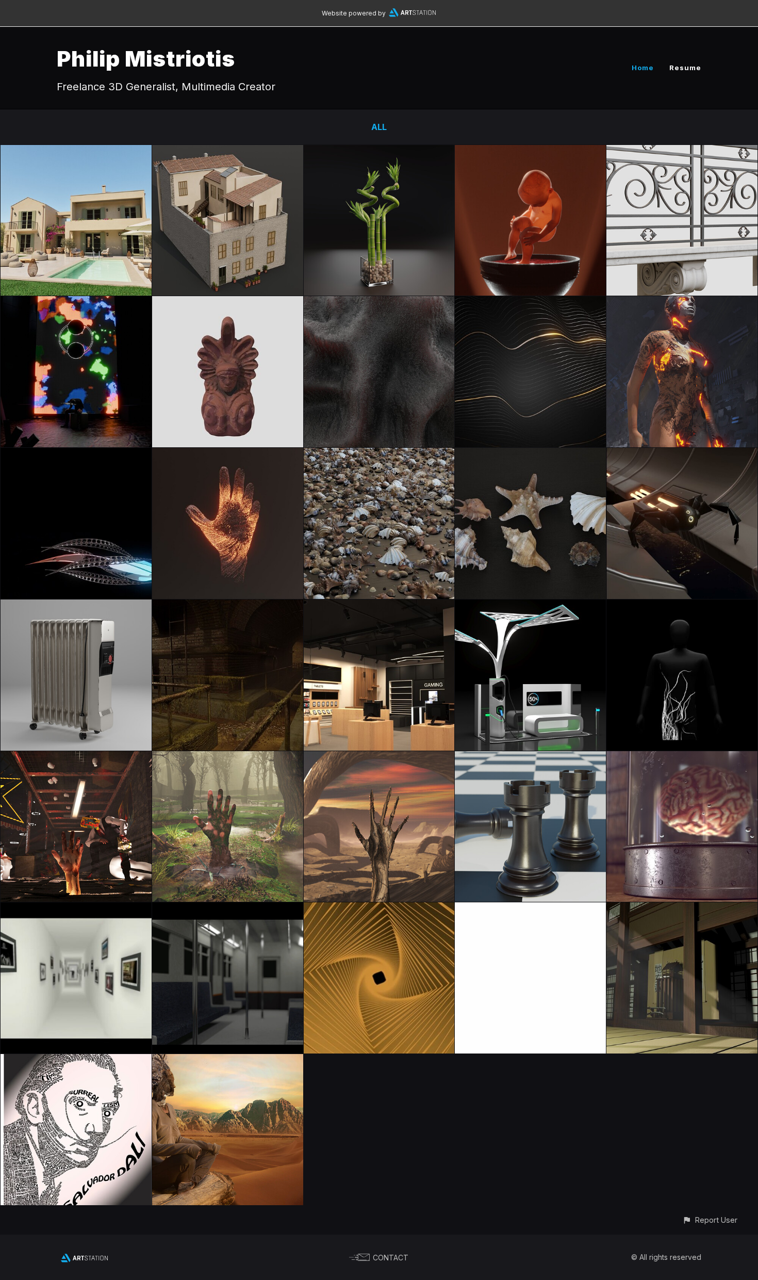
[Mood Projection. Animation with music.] (76, 303)
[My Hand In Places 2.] (227, 758)
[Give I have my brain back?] (681, 758)
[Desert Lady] (227, 1061)
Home (643, 67)
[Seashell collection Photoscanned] (530, 455)
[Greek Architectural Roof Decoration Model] (227, 303)
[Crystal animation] (76, 455)
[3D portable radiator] (76, 607)
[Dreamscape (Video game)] (76, 909)
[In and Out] (681, 607)
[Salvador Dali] (76, 1061)
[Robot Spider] (681, 455)
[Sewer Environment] (227, 607)
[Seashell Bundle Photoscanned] (379, 455)
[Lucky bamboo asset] (379, 152)
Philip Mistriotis (146, 58)
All (379, 127)
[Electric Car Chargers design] (530, 607)
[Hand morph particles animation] (227, 455)
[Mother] (681, 303)
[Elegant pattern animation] (530, 303)
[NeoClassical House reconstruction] (227, 152)
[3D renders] (227, 909)
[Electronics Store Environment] (379, 607)
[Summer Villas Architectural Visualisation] (76, 152)
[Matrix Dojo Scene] (681, 909)
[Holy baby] (530, 152)
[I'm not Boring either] (530, 909)
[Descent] (379, 909)
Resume (685, 67)
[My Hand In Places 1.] (379, 758)
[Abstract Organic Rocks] (379, 303)
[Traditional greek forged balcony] (681, 152)
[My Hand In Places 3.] (76, 758)
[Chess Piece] (530, 758)
